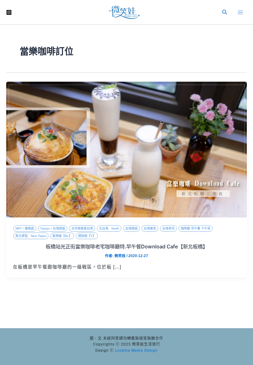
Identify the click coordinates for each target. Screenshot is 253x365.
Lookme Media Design (136, 350)
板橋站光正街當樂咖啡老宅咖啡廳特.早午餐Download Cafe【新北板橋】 (127, 246)
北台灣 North (109, 228)
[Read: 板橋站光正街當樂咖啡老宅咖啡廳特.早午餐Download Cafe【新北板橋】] (126, 149)
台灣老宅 (168, 228)
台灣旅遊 (131, 228)
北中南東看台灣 (82, 228)
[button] (225, 13)
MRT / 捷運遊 (24, 228)
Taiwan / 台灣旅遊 (52, 228)
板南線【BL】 (62, 236)
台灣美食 (150, 228)
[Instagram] (9, 12)
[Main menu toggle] (240, 12)
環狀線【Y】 (87, 236)
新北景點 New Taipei (30, 236)
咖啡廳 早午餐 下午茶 (195, 228)
